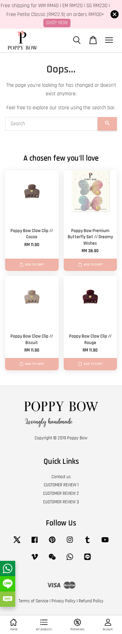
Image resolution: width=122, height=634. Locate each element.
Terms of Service (33, 601)
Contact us (61, 476)
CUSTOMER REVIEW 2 (61, 493)
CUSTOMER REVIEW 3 (61, 502)
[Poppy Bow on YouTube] (105, 543)
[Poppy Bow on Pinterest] (52, 543)
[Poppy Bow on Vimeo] (34, 560)
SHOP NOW (57, 22)
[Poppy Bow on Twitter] (17, 543)
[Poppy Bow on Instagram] (70, 543)
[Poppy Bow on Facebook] (34, 543)
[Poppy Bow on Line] (87, 560)
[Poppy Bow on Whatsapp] (70, 560)
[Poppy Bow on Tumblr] (87, 543)
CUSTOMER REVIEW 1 (61, 485)
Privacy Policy (64, 601)
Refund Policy (91, 601)
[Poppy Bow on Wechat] (52, 560)
